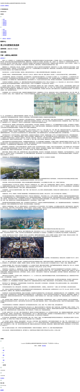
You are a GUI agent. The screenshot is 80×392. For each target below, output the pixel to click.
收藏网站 (7, 5)
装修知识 (5, 22)
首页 (4, 19)
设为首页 (2, 5)
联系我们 (5, 25)
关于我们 (5, 20)
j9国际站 (4, 38)
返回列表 (2, 58)
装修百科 (5, 23)
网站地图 (44, 345)
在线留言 (2, 378)
